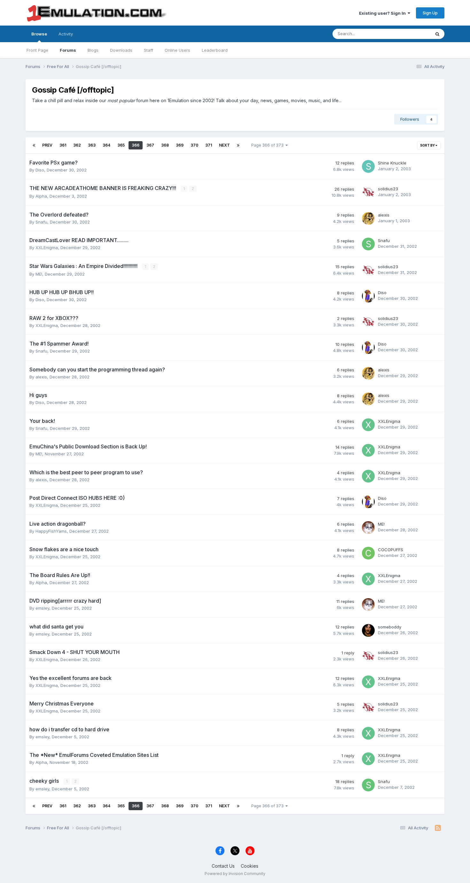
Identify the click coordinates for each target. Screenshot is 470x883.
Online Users (177, 50)
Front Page (37, 50)
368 (165, 145)
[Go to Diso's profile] (368, 296)
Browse (39, 33)
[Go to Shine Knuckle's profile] (368, 166)
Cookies (249, 866)
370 (194, 145)
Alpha (41, 196)
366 (135, 145)
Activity (66, 33)
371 (208, 145)
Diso (39, 169)
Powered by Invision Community (235, 873)
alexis (383, 214)
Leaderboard (215, 50)
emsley (42, 608)
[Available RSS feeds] (437, 828)
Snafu (41, 222)
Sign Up (430, 12)
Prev (47, 145)
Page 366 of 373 (268, 145)
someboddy (389, 626)
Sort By (427, 145)
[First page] (33, 145)
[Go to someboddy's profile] (368, 630)
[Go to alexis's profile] (368, 218)
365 (121, 145)
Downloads (121, 50)
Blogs (93, 50)
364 (106, 145)
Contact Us (223, 866)
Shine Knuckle (392, 162)
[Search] (437, 34)
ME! (38, 274)
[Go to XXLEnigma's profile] (368, 424)
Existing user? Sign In (383, 13)
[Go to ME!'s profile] (368, 527)
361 (62, 145)
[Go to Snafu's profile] (368, 244)
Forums (68, 50)
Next (224, 145)
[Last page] (238, 145)
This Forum (411, 33)
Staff (148, 50)
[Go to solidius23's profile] (368, 192)
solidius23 (388, 188)
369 (180, 145)
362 (77, 145)
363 (92, 145)
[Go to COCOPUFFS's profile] (368, 553)
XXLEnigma (46, 247)
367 (150, 145)
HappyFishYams (51, 531)
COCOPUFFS (390, 549)
